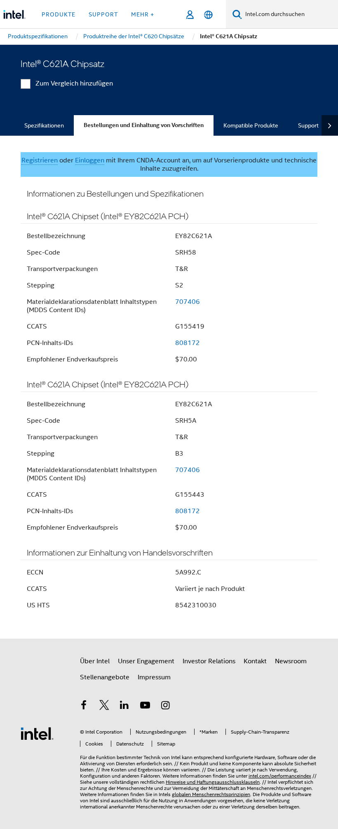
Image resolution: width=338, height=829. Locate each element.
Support (308, 125)
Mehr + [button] (142, 14)
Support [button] (103, 14)
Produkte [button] (58, 14)
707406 (187, 302)
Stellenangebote (104, 677)
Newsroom (291, 661)
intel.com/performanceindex (280, 776)
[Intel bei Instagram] (165, 706)
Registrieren (39, 160)
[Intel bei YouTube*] (145, 706)
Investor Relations (209, 661)
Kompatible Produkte (250, 125)
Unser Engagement (146, 661)
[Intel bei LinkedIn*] (124, 706)
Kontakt (255, 661)
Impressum (154, 677)
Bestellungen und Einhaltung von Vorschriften (144, 125)
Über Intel (95, 661)
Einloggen (89, 160)
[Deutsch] (208, 14)
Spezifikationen (44, 125)
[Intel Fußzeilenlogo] (37, 733)
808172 (187, 343)
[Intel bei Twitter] (104, 706)
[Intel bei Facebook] (84, 706)
